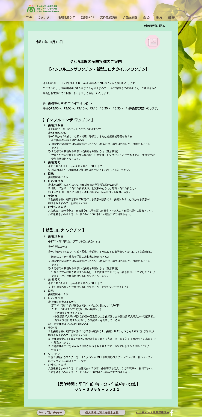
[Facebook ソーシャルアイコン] (172, 412)
